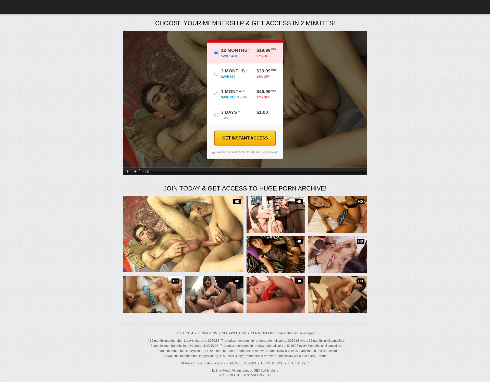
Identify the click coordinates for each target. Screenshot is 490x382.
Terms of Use (272, 363)
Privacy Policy (213, 363)
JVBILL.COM (184, 333)
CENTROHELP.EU (264, 333)
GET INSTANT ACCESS (245, 138)
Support (188, 363)
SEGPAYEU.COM (234, 333)
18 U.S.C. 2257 (298, 363)
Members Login (243, 363)
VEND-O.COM (207, 333)
